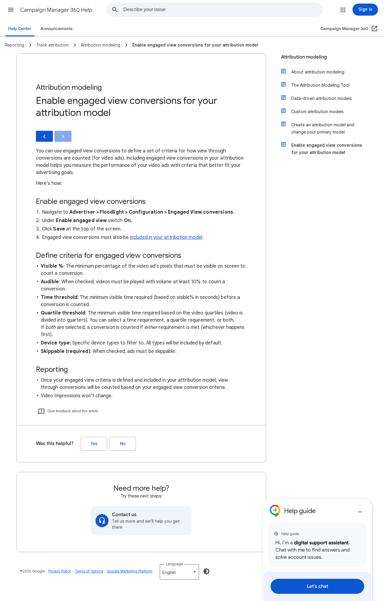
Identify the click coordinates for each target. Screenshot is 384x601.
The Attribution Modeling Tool (320, 85)
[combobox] (222, 10)
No (122, 443)
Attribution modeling (304, 57)
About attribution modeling (317, 72)
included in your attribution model (166, 237)
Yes (94, 443)
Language (174, 564)
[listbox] (179, 572)
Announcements (56, 28)
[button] (11, 9)
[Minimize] (360, 509)
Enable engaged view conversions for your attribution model (326, 149)
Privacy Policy (59, 571)
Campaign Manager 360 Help (56, 10)
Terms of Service (89, 571)
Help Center (20, 28)
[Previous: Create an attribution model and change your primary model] (44, 136)
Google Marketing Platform (129, 571)
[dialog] (317, 550)
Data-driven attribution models (321, 98)
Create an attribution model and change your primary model (322, 128)
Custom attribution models (317, 111)
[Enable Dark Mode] (206, 571)
